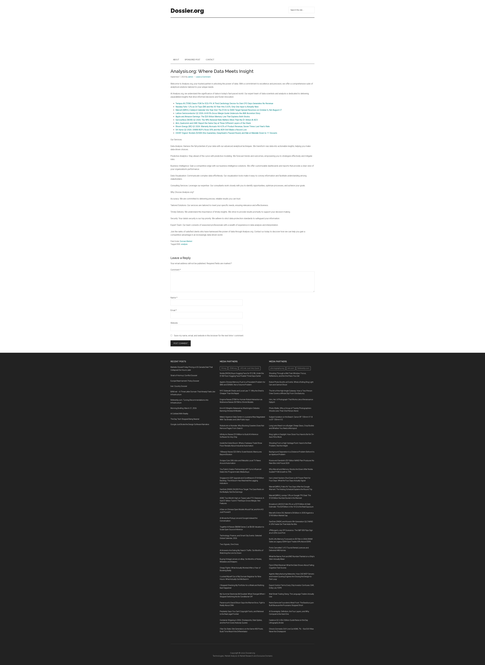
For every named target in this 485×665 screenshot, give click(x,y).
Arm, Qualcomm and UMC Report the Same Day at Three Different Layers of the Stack (213, 123)
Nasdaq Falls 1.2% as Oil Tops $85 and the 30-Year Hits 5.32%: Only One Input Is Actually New (217, 107)
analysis (184, 244)
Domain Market (186, 241)
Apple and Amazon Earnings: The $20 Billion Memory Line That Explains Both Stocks (213, 116)
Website (174, 323)
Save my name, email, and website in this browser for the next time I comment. (209, 335)
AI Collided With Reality (179, 414)
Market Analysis (231, 656)
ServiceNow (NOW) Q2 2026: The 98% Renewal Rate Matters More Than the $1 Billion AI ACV (217, 120)
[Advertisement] (242, 36)
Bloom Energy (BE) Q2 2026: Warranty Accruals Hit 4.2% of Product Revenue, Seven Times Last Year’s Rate (223, 126)
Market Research (246, 656)
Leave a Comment (203, 77)
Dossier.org (187, 10)
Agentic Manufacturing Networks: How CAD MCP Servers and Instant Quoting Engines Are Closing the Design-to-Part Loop (291, 576)
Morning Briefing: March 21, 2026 (184, 408)
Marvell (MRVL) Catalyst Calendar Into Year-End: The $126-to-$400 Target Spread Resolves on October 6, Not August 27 (229, 110)
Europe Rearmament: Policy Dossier (185, 381)
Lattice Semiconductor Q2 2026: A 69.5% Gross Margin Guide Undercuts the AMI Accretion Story (218, 113)
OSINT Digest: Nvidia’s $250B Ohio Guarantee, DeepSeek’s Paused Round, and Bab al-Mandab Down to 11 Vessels (226, 133)
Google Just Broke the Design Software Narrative (190, 424)
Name (174, 297)
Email (174, 310)
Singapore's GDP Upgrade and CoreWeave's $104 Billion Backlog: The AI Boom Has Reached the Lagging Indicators (242, 480)
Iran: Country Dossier (179, 386)
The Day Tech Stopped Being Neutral (185, 419)
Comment (176, 270)
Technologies (218, 656)
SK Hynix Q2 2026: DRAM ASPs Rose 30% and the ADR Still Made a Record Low (211, 130)
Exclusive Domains (264, 656)
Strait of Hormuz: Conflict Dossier (184, 375)
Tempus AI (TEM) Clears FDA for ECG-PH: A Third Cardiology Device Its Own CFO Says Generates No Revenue (224, 103)
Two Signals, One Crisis (229, 544)
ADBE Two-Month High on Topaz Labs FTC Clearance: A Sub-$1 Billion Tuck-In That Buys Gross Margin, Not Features (242, 500)
